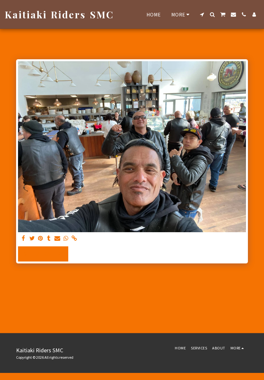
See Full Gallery (43, 254)
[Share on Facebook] (24, 238)
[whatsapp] (66, 238)
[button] (202, 14)
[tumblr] (49, 238)
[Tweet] (32, 238)
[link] (74, 238)
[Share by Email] (57, 238)
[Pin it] (40, 238)
